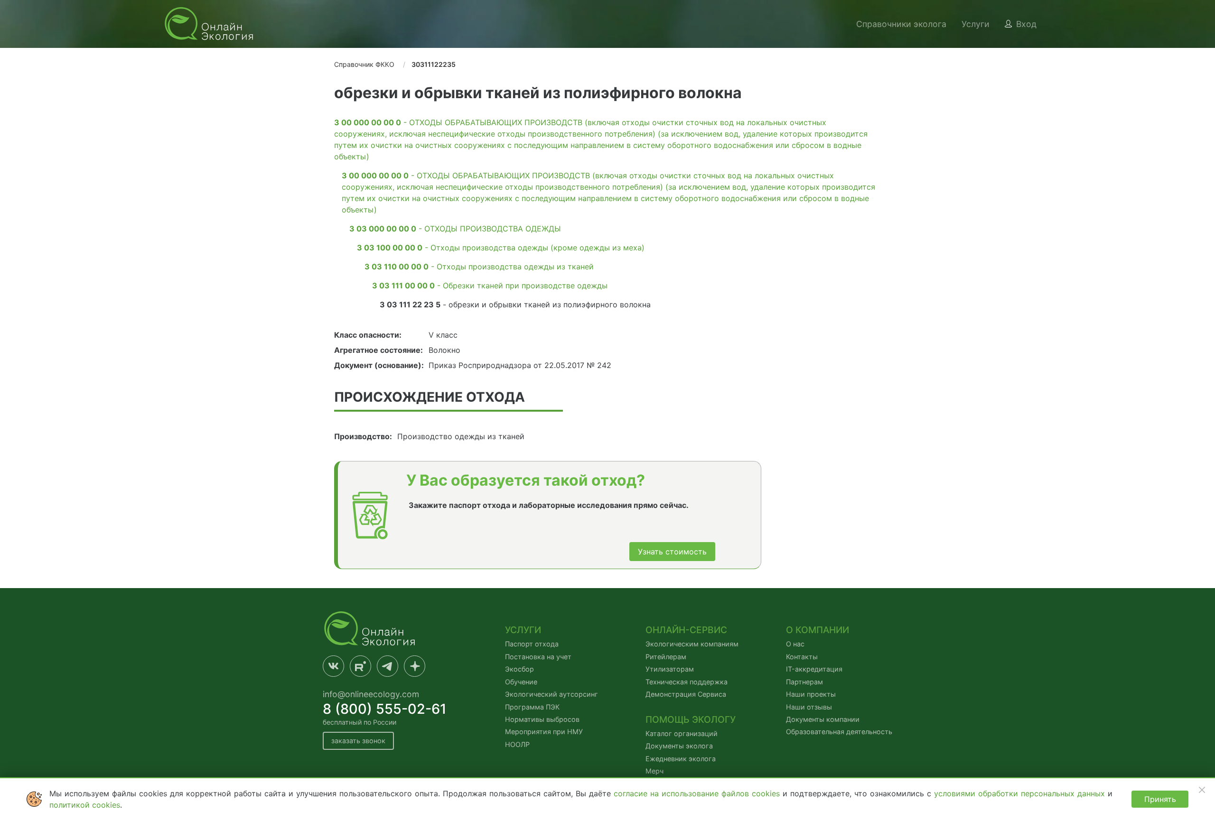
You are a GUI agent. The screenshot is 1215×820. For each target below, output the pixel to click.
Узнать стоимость (672, 551)
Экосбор (519, 669)
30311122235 (433, 64)
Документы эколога (679, 746)
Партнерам (804, 682)
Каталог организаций (681, 733)
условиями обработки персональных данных (1021, 793)
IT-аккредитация (814, 669)
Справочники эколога (901, 24)
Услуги (976, 24)
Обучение (521, 682)
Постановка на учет (538, 657)
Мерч (654, 771)
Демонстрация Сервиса (685, 694)
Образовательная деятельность (839, 732)
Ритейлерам (665, 657)
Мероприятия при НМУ (544, 732)
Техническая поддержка (686, 682)
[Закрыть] (1201, 789)
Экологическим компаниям (691, 644)
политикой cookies (84, 805)
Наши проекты (811, 694)
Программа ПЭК (532, 707)
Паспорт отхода (532, 644)
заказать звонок (358, 741)
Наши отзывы (809, 707)
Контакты (802, 657)
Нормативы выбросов (542, 719)
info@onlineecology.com (371, 694)
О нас (795, 644)
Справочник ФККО (364, 64)
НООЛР (517, 744)
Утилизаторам (669, 669)
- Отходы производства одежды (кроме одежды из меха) (501, 247)
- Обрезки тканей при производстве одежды (490, 285)
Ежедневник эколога (680, 759)
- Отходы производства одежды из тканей (479, 266)
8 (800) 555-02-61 (385, 708)
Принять (1160, 799)
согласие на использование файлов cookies (698, 793)
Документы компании (823, 719)
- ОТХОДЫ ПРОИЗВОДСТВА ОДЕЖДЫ (455, 228)
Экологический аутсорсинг (551, 694)
